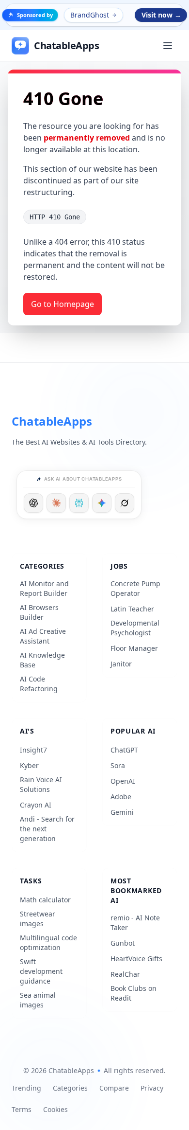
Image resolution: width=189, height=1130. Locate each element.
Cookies (55, 1109)
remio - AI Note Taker (135, 922)
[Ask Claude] (56, 503)
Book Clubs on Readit (133, 993)
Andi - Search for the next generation (47, 828)
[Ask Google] (101, 503)
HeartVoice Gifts (136, 958)
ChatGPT (124, 749)
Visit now (161, 14)
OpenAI (122, 781)
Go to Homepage (62, 304)
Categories (70, 1088)
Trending (26, 1088)
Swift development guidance (41, 971)
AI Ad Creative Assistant (43, 636)
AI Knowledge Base (42, 659)
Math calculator (45, 899)
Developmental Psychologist (134, 627)
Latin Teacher (132, 608)
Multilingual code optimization (48, 942)
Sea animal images (38, 999)
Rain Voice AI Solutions (41, 784)
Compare (114, 1088)
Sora (117, 765)
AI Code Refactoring (39, 683)
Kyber (29, 765)
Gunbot (122, 943)
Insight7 (33, 749)
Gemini (122, 812)
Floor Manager (134, 648)
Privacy (152, 1088)
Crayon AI (35, 804)
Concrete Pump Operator (135, 588)
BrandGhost (89, 14)
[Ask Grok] (124, 503)
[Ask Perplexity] (79, 503)
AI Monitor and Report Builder (44, 588)
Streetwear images (37, 918)
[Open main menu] (167, 45)
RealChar (125, 974)
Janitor (121, 663)
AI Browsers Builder (39, 612)
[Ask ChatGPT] (33, 503)
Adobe (120, 796)
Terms (22, 1109)
